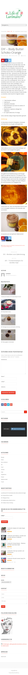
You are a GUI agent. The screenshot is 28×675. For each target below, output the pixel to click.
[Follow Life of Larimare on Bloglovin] (7, 633)
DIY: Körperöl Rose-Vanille (6, 495)
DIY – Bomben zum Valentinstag (14, 254)
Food (2, 467)
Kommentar (4, 359)
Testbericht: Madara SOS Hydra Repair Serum (11, 296)
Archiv (2, 580)
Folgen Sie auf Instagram (18, 429)
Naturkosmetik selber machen (20, 245)
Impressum (3, 656)
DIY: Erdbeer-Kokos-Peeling (7, 502)
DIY (11, 31)
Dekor (2, 459)
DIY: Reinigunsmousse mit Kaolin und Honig (10, 327)
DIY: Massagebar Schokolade (7, 342)
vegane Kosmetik (4, 246)
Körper (6, 55)
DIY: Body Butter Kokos (6, 311)
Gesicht (2, 469)
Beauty (2, 457)
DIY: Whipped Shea (5, 497)
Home (8, 31)
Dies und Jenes (4, 462)
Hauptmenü (3, 474)
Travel (2, 481)
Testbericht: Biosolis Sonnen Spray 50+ (16, 558)
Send (3, 606)
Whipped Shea (9, 246)
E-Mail (3, 381)
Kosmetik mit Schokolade (10, 245)
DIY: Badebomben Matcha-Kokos (8, 500)
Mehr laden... (7, 429)
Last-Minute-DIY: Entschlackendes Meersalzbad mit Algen (13, 493)
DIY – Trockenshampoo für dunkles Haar (14, 262)
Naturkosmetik (4, 479)
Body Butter (4, 245)
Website (3, 387)
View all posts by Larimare (11, 275)
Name (3, 376)
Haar (2, 472)
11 (20, 55)
